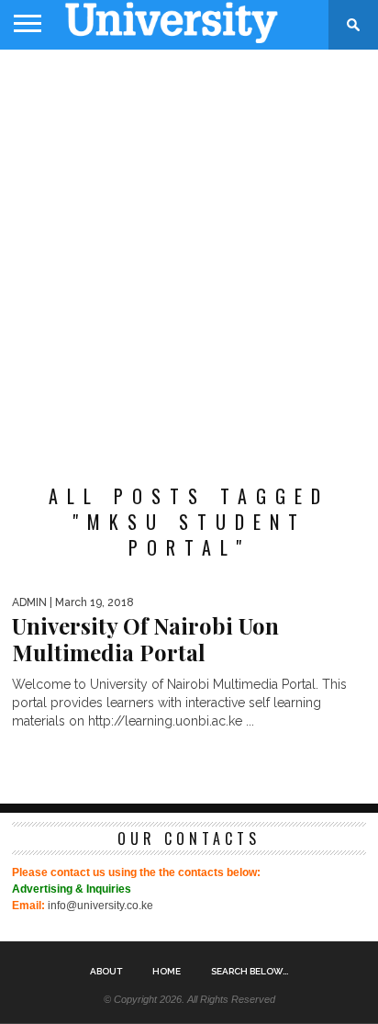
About (106, 971)
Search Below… (249, 971)
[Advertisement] (189, 257)
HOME (166, 971)
